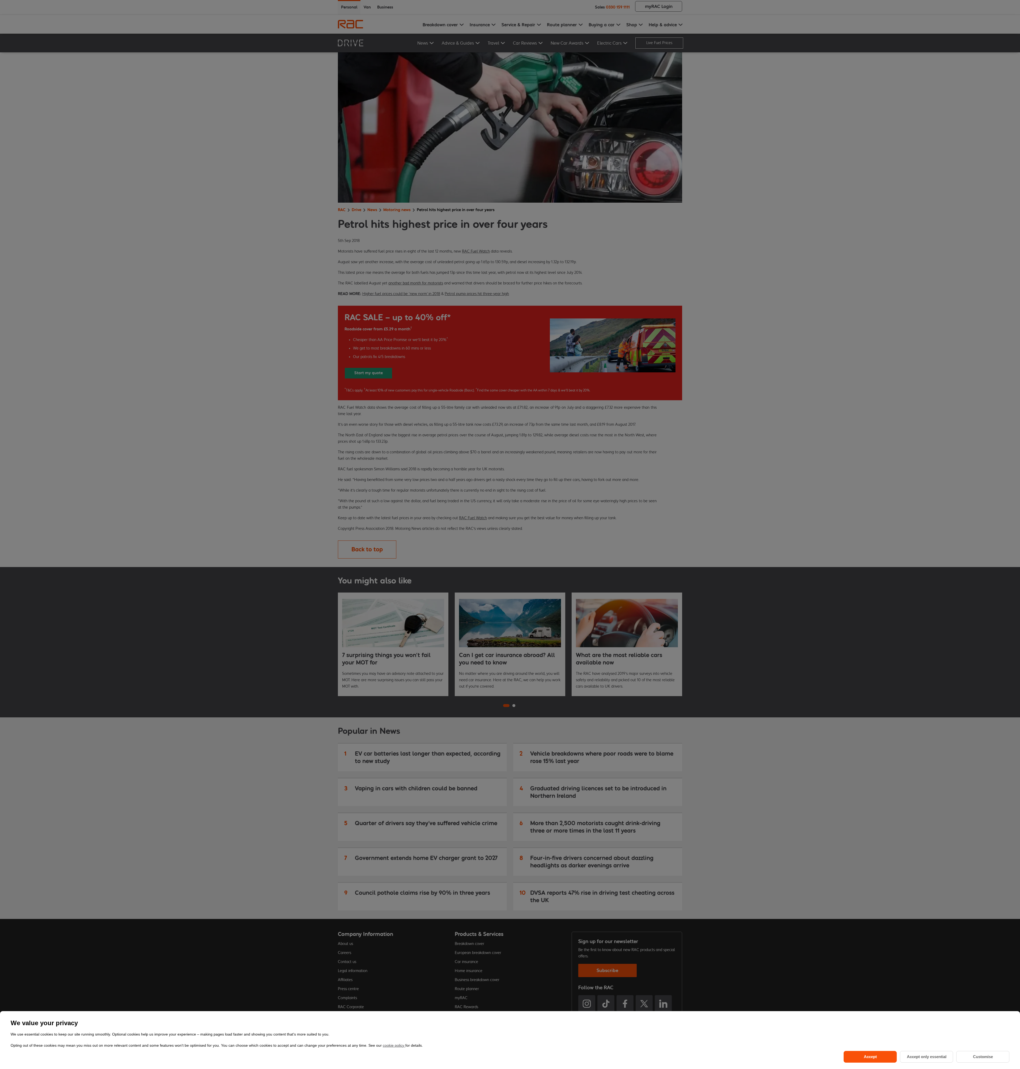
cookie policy (394, 1045)
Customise (983, 1056)
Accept (870, 1056)
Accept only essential (926, 1056)
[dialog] (510, 1040)
